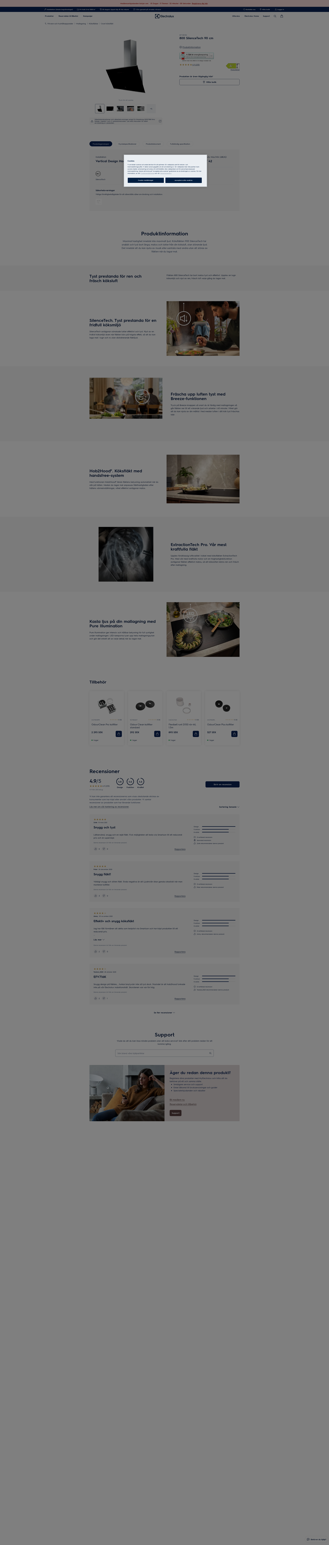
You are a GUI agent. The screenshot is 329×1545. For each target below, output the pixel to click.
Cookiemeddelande (147, 173)
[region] (165, 170)
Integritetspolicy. (166, 173)
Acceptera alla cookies (184, 180)
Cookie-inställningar (145, 180)
